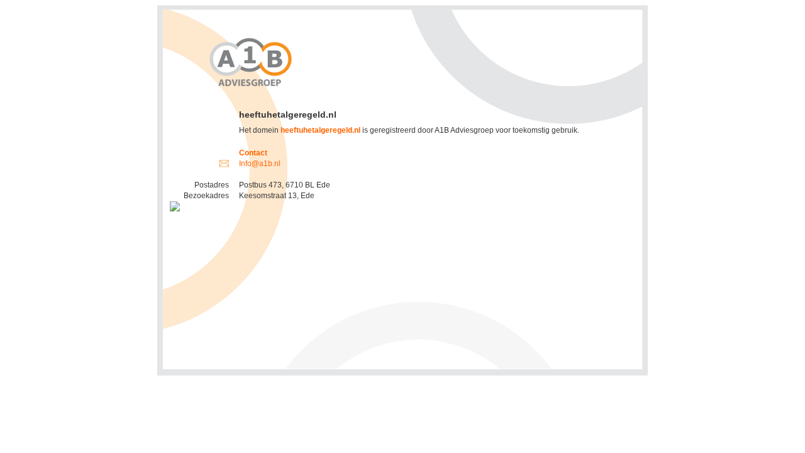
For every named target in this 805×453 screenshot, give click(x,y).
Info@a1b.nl (259, 163)
